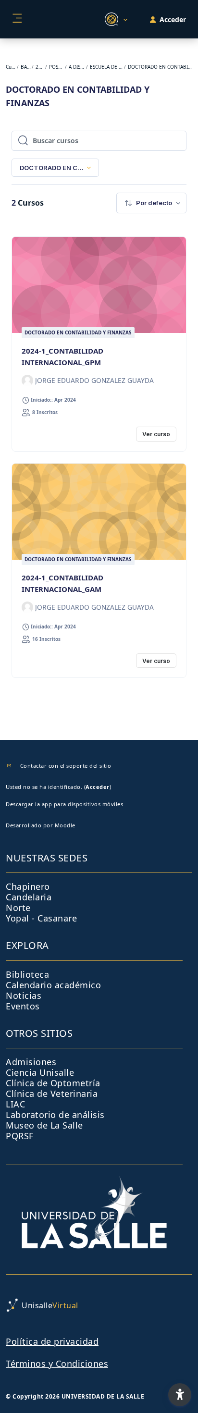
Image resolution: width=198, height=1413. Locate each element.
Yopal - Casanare (41, 918)
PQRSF (20, 1136)
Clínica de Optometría (53, 1083)
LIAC (15, 1104)
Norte (18, 907)
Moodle (65, 825)
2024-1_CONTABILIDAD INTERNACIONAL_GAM (62, 583)
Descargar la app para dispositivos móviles (64, 804)
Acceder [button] (173, 19)
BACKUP (26, 66)
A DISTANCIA (77, 66)
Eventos (23, 1006)
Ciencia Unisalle (40, 1072)
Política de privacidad (52, 1341)
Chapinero (28, 886)
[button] (115, 19)
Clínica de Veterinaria (52, 1093)
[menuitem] (151, 203)
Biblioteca (27, 974)
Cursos (11, 66)
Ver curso (156, 434)
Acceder (98, 786)
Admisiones (31, 1062)
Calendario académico (53, 985)
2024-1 (40, 66)
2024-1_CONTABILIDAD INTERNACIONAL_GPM (62, 356)
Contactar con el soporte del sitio (65, 765)
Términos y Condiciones (57, 1363)
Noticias (23, 995)
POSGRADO (56, 66)
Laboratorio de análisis (55, 1114)
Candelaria (28, 897)
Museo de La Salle (44, 1125)
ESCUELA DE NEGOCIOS (106, 66)
